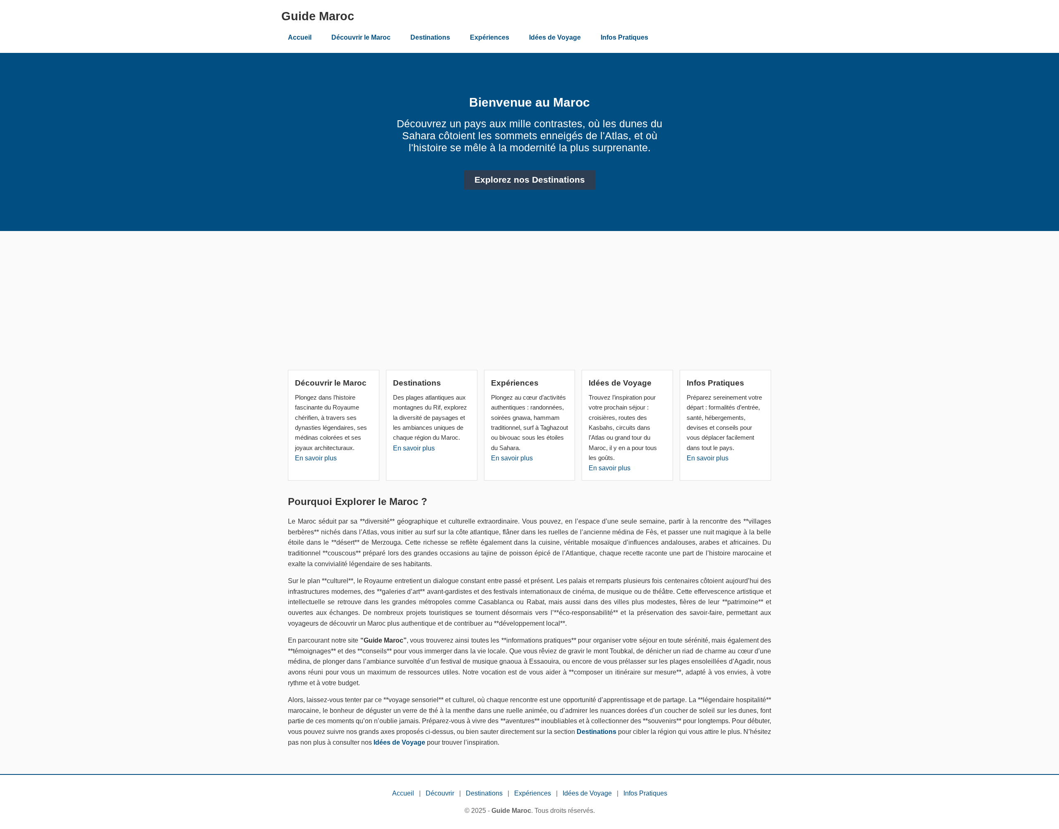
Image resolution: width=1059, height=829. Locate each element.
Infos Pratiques (624, 37)
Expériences (489, 37)
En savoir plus (316, 458)
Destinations (430, 37)
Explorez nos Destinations (529, 180)
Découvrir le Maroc (361, 37)
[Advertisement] (529, 304)
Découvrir (440, 793)
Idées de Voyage (555, 37)
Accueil (299, 37)
